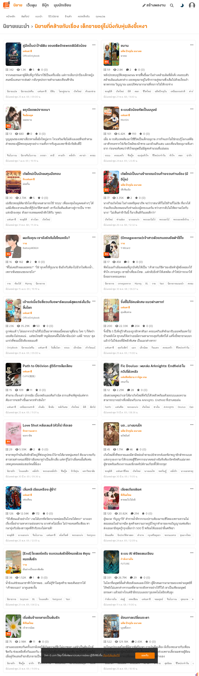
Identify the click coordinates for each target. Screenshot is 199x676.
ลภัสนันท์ (125, 435)
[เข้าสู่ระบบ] (192, 5)
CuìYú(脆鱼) (29, 376)
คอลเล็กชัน (84, 16)
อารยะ (124, 56)
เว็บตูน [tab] (31, 5)
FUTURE (125, 563)
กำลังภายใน (127, 559)
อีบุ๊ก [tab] (45, 5)
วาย (25, 243)
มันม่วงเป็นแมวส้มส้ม (33, 569)
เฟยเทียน (27, 499)
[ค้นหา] (172, 5)
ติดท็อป (25, 16)
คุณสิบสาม (126, 312)
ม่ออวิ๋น (26, 184)
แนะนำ (38, 16)
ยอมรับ (144, 655)
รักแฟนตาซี (29, 179)
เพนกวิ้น (125, 382)
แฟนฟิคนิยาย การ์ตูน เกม (134, 377)
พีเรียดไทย (126, 495)
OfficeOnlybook (31, 56)
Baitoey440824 (30, 248)
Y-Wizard (125, 248)
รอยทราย (27, 120)
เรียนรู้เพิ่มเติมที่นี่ (111, 655)
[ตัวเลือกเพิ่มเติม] (94, 45)
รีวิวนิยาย (53, 16)
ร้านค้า (68, 16)
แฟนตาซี (27, 51)
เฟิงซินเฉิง (126, 189)
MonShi (125, 120)
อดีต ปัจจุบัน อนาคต (131, 51)
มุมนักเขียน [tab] (62, 5)
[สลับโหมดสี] (182, 5)
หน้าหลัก (10, 16)
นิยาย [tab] (17, 5)
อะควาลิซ (27, 435)
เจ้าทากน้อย (28, 628)
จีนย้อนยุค (28, 115)
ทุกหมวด (100, 16)
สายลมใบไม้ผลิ (128, 499)
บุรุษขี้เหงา (126, 628)
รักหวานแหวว (30, 431)
